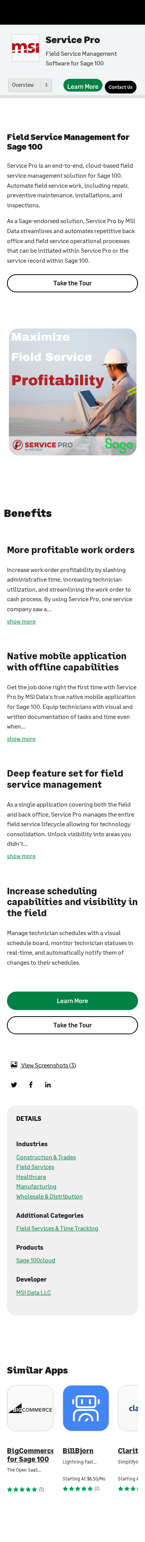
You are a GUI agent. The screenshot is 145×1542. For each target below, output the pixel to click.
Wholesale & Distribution (49, 1196)
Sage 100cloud (35, 1260)
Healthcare (31, 1176)
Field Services (35, 1166)
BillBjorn (78, 1451)
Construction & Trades (46, 1156)
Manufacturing (36, 1186)
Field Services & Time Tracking (57, 1228)
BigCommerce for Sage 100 (30, 1455)
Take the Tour (72, 283)
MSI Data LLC (33, 1292)
